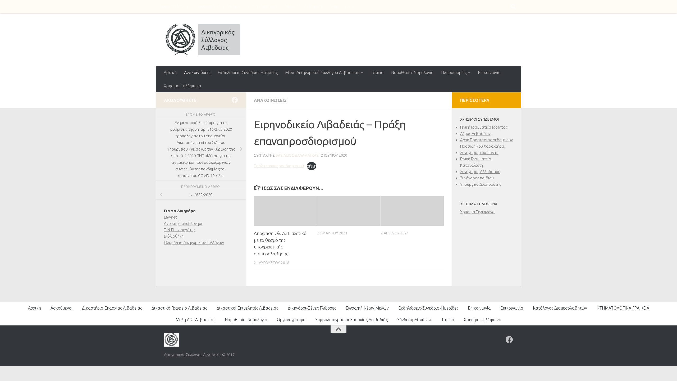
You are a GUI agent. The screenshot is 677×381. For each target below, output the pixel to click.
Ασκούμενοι (61, 308)
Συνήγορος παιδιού (477, 178)
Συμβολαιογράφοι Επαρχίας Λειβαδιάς (351, 319)
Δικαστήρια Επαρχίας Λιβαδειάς (112, 308)
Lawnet (170, 217)
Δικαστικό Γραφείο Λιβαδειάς (179, 308)
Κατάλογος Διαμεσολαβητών (560, 308)
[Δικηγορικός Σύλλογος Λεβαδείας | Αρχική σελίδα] (202, 39)
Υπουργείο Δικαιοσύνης (480, 184)
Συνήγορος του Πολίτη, (479, 152)
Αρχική (170, 72)
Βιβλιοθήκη (174, 236)
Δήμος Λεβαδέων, (475, 133)
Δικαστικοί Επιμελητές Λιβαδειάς (247, 308)
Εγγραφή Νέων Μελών (219, 6)
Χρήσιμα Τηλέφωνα (182, 85)
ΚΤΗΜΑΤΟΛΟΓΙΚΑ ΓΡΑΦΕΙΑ (623, 308)
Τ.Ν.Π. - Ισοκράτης (179, 230)
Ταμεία (377, 72)
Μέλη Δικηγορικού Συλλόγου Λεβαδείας (322, 72)
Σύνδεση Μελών (175, 6)
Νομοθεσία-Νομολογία (412, 72)
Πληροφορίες (453, 72)
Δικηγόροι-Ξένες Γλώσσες (312, 308)
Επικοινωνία (342, 6)
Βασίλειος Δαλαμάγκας (297, 155)
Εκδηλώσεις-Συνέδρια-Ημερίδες (248, 72)
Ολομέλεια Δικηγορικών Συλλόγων (194, 242)
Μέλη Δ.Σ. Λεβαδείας (304, 6)
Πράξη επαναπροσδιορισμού (279, 166)
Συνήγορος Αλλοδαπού (480, 171)
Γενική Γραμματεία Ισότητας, (484, 127)
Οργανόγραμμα (262, 6)
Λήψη (311, 166)
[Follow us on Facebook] (235, 100)
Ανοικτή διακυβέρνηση (183, 223)
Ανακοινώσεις (197, 72)
